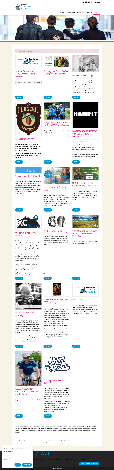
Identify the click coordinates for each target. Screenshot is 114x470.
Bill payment (80, 12)
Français (97, 2)
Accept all (27, 465)
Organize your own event (89, 464)
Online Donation (70, 12)
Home (62, 12)
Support (96, 12)
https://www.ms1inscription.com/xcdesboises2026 (30, 274)
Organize (89, 12)
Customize (18, 465)
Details (19, 97)
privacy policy (47, 444)
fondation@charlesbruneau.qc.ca (78, 440)
